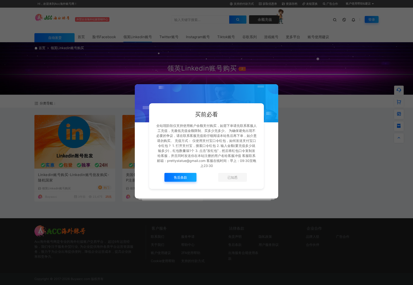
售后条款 (180, 177)
